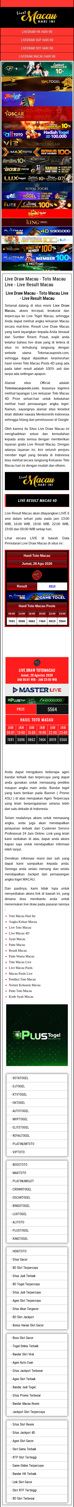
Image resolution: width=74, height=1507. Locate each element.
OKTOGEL (19, 1103)
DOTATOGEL (20, 1078)
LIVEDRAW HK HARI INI (37, 32)
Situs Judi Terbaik (24, 1276)
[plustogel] (37, 1035)
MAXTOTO (19, 1173)
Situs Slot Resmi (23, 1424)
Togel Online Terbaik (25, 1346)
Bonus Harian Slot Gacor (28, 1325)
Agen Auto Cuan (23, 1362)
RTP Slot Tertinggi (25, 1457)
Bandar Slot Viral (23, 1354)
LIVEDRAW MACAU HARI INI (37, 56)
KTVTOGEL (20, 1094)
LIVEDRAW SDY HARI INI (37, 48)
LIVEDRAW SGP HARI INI (37, 40)
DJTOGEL (19, 1086)
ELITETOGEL (21, 1127)
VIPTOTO (19, 1152)
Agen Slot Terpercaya (27, 1301)
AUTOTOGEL (21, 1111)
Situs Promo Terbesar (27, 1395)
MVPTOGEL (20, 1119)
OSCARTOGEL (21, 1198)
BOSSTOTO (20, 1165)
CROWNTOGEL (22, 1189)
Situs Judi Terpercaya (27, 1292)
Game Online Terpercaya (28, 1466)
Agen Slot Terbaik (24, 1379)
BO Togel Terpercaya (26, 1284)
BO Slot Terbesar (24, 1498)
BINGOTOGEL (21, 1206)
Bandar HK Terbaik (24, 1474)
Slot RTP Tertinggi (25, 1490)
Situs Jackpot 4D (24, 1433)
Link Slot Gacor (22, 1482)
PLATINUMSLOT (23, 1181)
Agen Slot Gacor (23, 1441)
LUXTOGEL (20, 1214)
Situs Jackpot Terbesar (28, 1371)
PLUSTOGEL (21, 1230)
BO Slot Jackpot (23, 1317)
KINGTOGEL (20, 1239)
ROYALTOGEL (21, 1136)
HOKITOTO (20, 1251)
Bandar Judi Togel (24, 1387)
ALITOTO (18, 1222)
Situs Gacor (20, 1259)
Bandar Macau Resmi (26, 1404)
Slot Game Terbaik (24, 1449)
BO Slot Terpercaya (25, 1268)
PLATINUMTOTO (23, 1144)
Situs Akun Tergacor (26, 1309)
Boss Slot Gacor (23, 1338)
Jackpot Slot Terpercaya (29, 1412)
